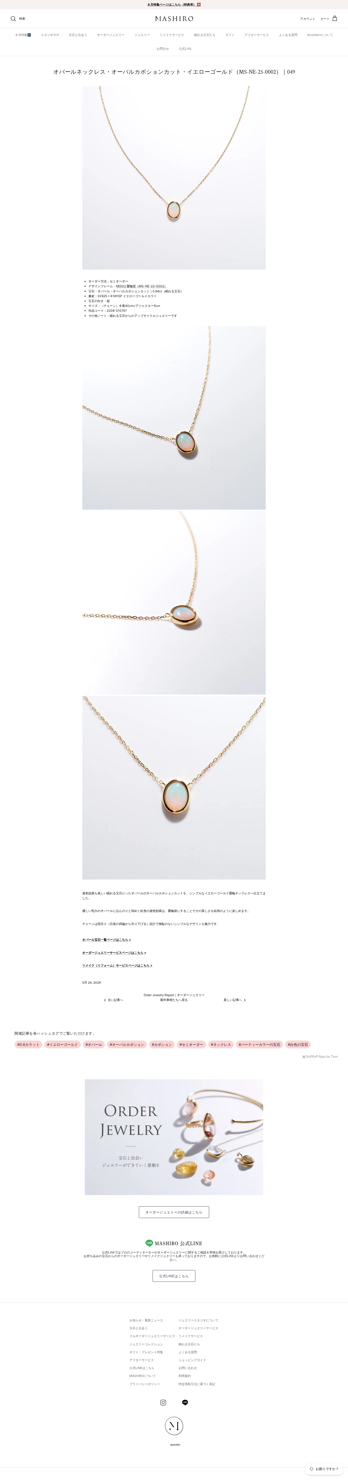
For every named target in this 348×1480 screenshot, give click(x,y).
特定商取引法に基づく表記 (197, 1384)
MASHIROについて (320, 35)
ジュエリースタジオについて (198, 1320)
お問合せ (163, 49)
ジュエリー (142, 35)
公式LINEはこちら (174, 1276)
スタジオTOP (50, 35)
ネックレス (221, 1044)
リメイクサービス (172, 35)
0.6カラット (28, 1044)
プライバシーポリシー (144, 1384)
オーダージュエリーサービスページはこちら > (114, 953)
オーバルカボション (127, 1044)
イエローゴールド (62, 1044)
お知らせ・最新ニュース (146, 1320)
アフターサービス (257, 35)
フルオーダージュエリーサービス (152, 1336)
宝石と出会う (78, 35)
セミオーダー (191, 1044)
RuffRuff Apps (316, 1056)
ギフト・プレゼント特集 (146, 1352)
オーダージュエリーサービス (198, 1328)
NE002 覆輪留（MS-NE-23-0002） (141, 286)
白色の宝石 (298, 1044)
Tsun (334, 1056)
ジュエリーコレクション (146, 1344)
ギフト (230, 35)
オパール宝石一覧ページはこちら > (106, 940)
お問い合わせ (188, 1368)
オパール (94, 1044)
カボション (162, 1044)
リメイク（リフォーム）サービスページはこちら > (117, 965)
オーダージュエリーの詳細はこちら (174, 1212)
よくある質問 (288, 35)
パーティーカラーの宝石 (259, 1044)
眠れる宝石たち (205, 35)
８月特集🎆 (23, 35)
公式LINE (185, 49)
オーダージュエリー (111, 35)
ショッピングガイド (192, 1360)
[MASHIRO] (174, 18)
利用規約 (185, 1376)
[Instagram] (163, 1403)
